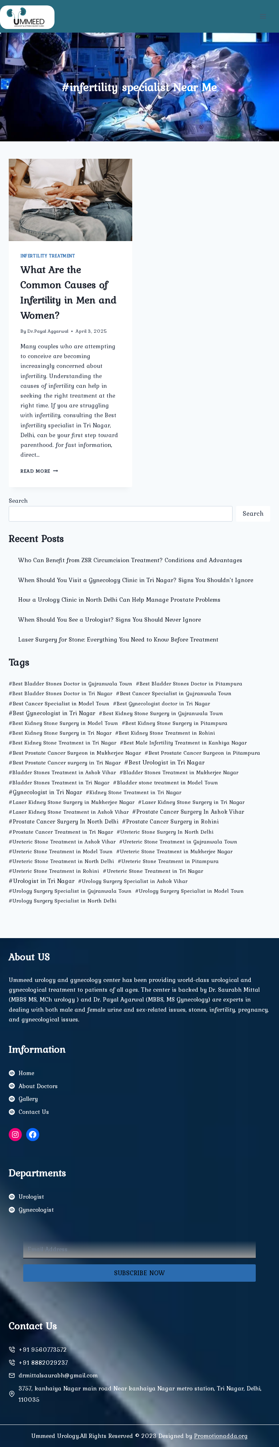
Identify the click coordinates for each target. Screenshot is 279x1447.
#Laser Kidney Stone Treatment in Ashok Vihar (69, 812)
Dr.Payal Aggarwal (47, 331)
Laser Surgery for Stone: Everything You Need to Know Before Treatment (118, 639)
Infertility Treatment (47, 256)
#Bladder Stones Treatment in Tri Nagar (59, 783)
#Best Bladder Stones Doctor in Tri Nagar (60, 693)
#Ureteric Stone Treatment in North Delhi (61, 861)
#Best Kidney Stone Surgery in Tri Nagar (60, 733)
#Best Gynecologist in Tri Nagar (52, 713)
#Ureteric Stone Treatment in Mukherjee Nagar (174, 851)
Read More (39, 470)
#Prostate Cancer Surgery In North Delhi (63, 821)
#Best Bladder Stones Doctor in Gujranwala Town (70, 684)
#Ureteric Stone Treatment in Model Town (61, 851)
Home (26, 1073)
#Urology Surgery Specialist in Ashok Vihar (132, 881)
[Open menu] (263, 16)
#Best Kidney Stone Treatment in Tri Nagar (62, 743)
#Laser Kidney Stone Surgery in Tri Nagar (191, 802)
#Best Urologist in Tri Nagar (164, 762)
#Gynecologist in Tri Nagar (45, 792)
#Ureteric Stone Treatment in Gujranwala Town (178, 842)
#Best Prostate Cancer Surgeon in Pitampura (202, 753)
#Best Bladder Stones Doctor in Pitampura (189, 684)
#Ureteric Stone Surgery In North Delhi (165, 832)
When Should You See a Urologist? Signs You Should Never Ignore (109, 619)
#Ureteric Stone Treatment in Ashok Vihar (62, 842)
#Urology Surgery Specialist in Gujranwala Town (70, 891)
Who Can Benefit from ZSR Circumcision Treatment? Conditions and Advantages (130, 560)
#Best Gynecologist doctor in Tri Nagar (161, 704)
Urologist (31, 1196)
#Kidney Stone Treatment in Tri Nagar (133, 792)
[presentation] (70, 200)
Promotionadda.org (221, 1435)
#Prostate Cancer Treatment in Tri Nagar (61, 832)
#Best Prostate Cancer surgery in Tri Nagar (65, 762)
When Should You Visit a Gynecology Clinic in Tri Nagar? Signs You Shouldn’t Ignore (135, 580)
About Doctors (38, 1086)
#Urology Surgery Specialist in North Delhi (63, 901)
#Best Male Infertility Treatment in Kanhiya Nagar (183, 743)
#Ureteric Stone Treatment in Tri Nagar (153, 871)
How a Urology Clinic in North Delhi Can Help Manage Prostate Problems (119, 599)
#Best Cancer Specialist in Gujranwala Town (173, 693)
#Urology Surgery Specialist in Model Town (189, 891)
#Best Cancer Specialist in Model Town (59, 703)
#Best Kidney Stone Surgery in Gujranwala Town (161, 713)
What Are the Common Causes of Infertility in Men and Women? (68, 292)
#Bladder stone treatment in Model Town (165, 782)
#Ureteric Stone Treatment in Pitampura (168, 861)
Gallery (28, 1098)
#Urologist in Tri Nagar (41, 881)
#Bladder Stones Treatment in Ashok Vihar (62, 772)
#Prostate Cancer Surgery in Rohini (170, 821)
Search (18, 500)
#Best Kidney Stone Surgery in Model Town (63, 723)
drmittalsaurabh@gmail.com (58, 1375)
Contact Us (34, 1111)
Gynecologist (36, 1209)
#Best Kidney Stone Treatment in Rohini (165, 733)
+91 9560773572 (43, 1349)
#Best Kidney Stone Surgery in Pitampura (174, 723)
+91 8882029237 (43, 1362)
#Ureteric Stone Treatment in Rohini (54, 871)
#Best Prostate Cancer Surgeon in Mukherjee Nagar (75, 753)
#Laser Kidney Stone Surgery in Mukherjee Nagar (71, 802)
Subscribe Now (139, 1273)
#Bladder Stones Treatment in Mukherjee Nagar (179, 772)
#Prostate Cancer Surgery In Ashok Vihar (188, 812)
